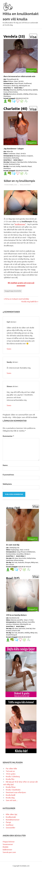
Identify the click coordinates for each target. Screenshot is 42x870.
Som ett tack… (12, 800)
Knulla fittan (11, 787)
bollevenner (7, 849)
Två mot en (10, 771)
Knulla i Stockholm (13, 789)
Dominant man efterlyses (16, 792)
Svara (9, 349)
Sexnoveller (10, 827)
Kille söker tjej (11, 814)
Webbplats (7, 484)
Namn (5, 465)
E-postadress (8, 474)
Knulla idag (10, 797)
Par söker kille (11, 768)
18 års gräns (10, 774)
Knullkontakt (25, 185)
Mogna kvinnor (9, 841)
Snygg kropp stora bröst (13, 291)
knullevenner (20, 224)
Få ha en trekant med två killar (17, 299)
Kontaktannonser (12, 819)
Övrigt (8, 822)
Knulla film (10, 779)
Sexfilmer (10, 825)
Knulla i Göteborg (13, 776)
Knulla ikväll (10, 795)
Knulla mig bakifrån (29, 301)
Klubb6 (5, 847)
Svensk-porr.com (9, 852)
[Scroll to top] (38, 866)
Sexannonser (8, 844)
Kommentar (8, 436)
